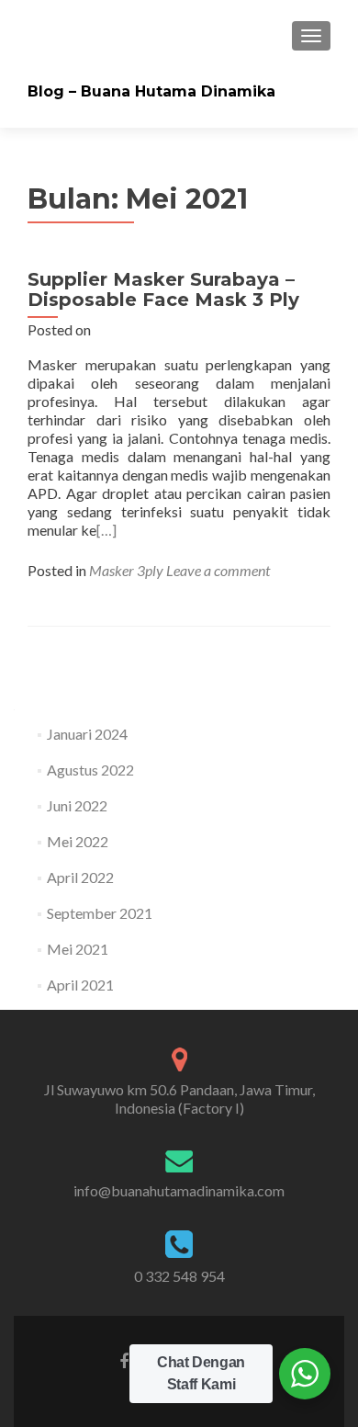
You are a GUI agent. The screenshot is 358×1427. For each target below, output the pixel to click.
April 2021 (80, 984)
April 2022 (80, 877)
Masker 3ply (126, 570)
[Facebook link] (124, 1360)
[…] (106, 529)
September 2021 (99, 913)
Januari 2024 (87, 733)
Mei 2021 (77, 948)
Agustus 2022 (90, 769)
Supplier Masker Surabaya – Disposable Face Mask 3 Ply (163, 289)
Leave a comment (218, 570)
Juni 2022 (77, 805)
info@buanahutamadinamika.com (179, 1190)
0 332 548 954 (179, 1276)
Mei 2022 (77, 841)
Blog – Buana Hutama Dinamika (151, 91)
